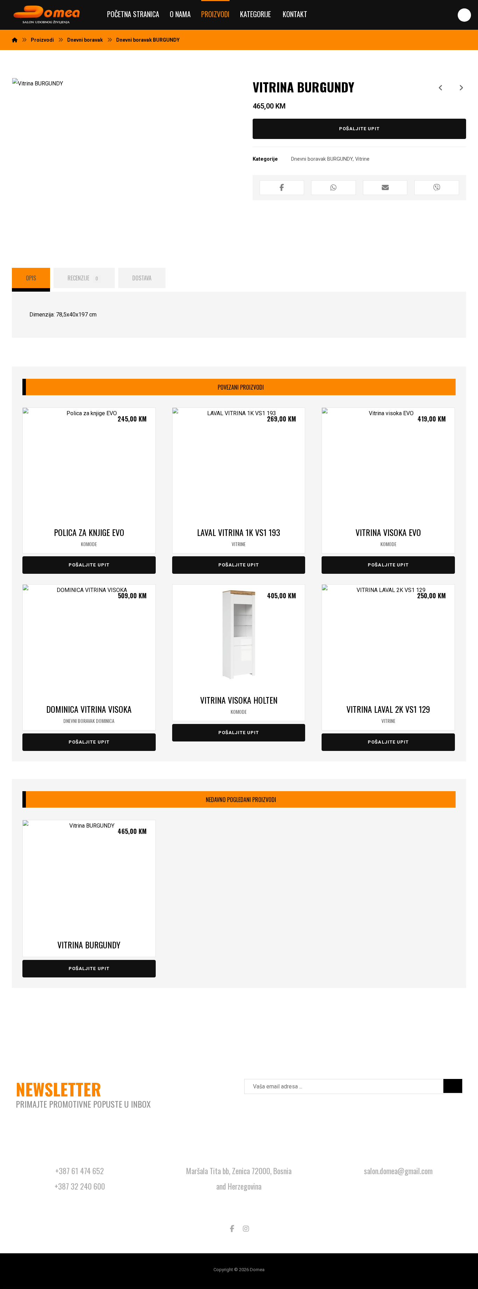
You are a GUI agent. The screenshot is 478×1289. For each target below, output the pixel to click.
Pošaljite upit (359, 128)
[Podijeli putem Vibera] (436, 187)
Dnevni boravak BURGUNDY (322, 159)
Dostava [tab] (142, 278)
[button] (464, 15)
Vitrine (362, 159)
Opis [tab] (31, 278)
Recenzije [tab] (83, 278)
